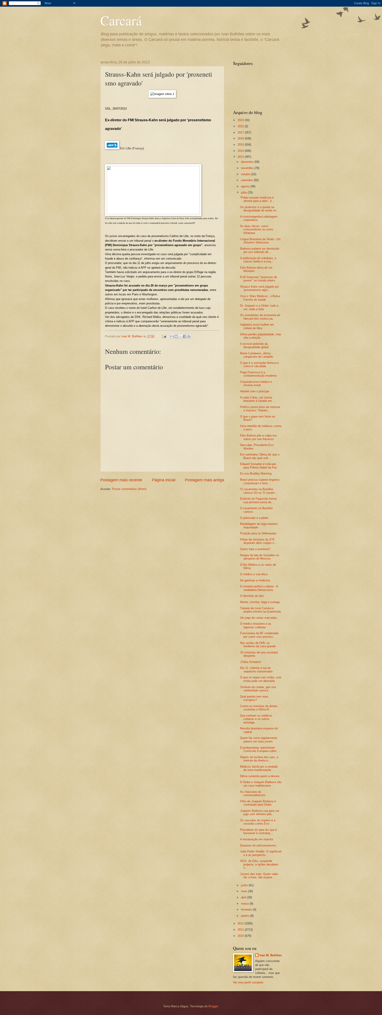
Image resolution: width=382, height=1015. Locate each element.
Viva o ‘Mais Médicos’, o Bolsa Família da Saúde (260, 297)
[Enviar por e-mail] (172, 336)
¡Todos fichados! (250, 662)
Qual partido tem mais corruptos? (254, 698)
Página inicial (163, 480)
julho (244, 192)
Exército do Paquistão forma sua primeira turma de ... (258, 500)
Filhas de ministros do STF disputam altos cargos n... (258, 541)
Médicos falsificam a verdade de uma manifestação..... (259, 768)
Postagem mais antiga (204, 480)
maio (244, 891)
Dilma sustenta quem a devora (259, 776)
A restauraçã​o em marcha (256, 839)
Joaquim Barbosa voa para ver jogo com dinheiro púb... (259, 812)
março (245, 903)
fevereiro (247, 909)
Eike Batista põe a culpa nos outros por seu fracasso (258, 437)
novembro (247, 168)
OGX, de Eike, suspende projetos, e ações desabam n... (259, 864)
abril (244, 897)
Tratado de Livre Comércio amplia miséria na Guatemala (260, 610)
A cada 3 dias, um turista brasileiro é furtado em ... (257, 399)
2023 (241, 120)
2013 (241, 156)
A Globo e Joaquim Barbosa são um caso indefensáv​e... (260, 783)
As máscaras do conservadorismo (252, 793)
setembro (247, 180)
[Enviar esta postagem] (164, 336)
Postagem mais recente (121, 480)
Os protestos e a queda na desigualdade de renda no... (259, 208)
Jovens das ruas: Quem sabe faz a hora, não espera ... (259, 875)
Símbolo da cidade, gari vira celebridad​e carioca (258, 688)
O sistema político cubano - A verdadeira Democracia (259, 588)
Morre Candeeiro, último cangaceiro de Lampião (256, 355)
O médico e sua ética (253, 574)
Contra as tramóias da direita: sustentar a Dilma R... (259, 707)
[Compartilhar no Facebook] (184, 336)
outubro (246, 174)
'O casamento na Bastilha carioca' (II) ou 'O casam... (258, 491)
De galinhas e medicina (255, 580)
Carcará (121, 20)
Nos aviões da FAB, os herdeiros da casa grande (258, 644)
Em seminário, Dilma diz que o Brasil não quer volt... (259, 456)
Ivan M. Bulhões (271, 955)
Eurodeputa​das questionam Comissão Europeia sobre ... (260, 749)
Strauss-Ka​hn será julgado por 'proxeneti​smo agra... (259, 288)
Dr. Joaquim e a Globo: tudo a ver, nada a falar (259, 307)
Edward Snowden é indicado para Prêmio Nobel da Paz (258, 465)
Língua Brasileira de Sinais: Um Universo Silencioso (260, 240)
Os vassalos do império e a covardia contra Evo (257, 822)
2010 (241, 935)
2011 (241, 929)
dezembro (247, 161)
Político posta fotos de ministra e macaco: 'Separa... (260, 408)
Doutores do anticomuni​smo (258, 845)
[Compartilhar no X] (180, 336)
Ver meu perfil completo (248, 982)
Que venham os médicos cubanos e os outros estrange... (256, 719)
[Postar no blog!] (176, 336)
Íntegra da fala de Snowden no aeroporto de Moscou (259, 557)
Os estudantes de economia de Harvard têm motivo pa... (260, 316)
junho (245, 885)
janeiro (245, 915)
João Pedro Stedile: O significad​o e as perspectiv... (260, 853)
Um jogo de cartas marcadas (258, 617)
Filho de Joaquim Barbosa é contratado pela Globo (258, 803)
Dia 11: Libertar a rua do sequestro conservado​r (256, 669)
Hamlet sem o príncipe (254, 391)
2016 (241, 138)
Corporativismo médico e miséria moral (256, 383)
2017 (241, 132)
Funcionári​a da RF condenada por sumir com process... (259, 635)
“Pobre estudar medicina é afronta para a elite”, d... (257, 199)
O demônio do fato (252, 596)
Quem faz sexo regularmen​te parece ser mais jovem (258, 739)
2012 (241, 923)
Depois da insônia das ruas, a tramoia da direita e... (259, 758)
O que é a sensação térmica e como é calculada (259, 364)
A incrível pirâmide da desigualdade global (254, 345)
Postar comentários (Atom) (129, 489)
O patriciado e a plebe (254, 518)
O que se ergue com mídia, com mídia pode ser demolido (260, 679)
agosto (245, 186)
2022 (241, 126)
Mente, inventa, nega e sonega (260, 602)
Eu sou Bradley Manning (255, 473)
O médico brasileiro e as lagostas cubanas (255, 625)
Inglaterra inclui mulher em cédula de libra (257, 326)
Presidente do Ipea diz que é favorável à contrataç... (258, 831)
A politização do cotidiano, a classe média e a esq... (258, 259)
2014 (241, 150)
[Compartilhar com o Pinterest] (189, 336)
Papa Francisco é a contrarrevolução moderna (258, 374)
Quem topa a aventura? (255, 549)
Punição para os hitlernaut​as (258, 533)
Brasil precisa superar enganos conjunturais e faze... (260, 481)
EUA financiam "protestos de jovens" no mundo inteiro (258, 278)
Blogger (213, 1006)
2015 (241, 144)
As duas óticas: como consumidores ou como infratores (256, 229)
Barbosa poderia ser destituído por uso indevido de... (259, 250)
